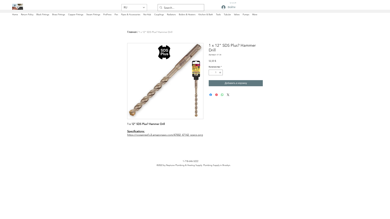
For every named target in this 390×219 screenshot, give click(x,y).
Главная (132, 32)
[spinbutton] (215, 72)
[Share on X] (228, 95)
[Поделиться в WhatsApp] (222, 95)
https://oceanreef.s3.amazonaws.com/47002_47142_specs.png (165, 135)
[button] (233, 2)
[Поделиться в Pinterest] (216, 95)
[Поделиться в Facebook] (211, 95)
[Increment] (220, 72)
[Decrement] (211, 72)
